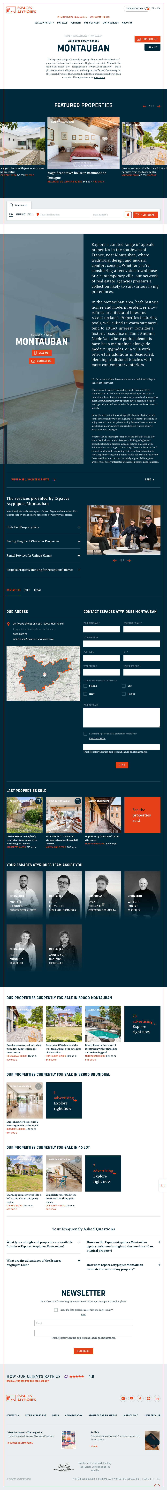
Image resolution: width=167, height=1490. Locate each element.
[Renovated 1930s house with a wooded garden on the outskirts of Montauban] (64, 1024)
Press (55, 1415)
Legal (145, 1479)
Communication (73, 1415)
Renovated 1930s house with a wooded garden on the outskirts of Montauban (63, 1049)
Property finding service (103, 1415)
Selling (93, 685)
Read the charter (97, 738)
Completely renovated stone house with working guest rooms (22, 840)
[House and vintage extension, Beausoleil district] (64, 815)
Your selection (137, 9)
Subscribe (83, 1351)
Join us (152, 47)
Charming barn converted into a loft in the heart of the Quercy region (24, 1198)
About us (127, 23)
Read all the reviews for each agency (28, 1381)
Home (67, 36)
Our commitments (100, 17)
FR (153, 8)
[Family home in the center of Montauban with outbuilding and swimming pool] (103, 1024)
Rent (91, 693)
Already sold (130, 1415)
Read (83, 1314)
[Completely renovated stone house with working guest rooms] (25, 815)
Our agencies (111, 23)
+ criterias (148, 215)
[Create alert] (128, 215)
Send (122, 765)
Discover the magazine (20, 1443)
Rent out (20, 214)
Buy (130, 685)
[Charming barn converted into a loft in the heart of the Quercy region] (25, 1173)
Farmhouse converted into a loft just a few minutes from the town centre (24, 1049)
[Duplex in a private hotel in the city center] (103, 815)
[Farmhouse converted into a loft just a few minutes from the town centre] (25, 1024)
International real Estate (72, 17)
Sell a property (44, 23)
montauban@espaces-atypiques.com (33, 639)
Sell (30, 214)
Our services (92, 23)
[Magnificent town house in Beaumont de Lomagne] (83, 142)
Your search (21, 205)
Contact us (13, 1415)
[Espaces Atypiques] (21, 12)
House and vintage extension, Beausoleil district (62, 840)
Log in (94, 1446)
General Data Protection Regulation (118, 1479)
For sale (62, 23)
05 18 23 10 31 (20, 634)
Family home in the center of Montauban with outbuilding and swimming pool (101, 1049)
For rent (76, 23)
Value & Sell (30, 479)
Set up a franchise (35, 1415)
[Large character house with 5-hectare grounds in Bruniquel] (25, 1100)
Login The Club (152, 1415)
